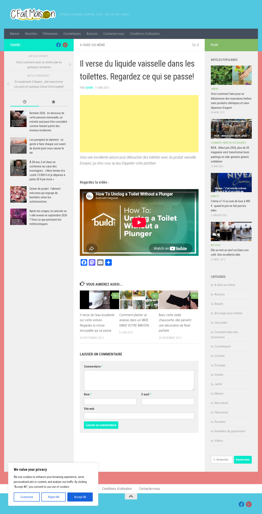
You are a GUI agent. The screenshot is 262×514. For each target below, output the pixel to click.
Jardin (214, 88)
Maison (14, 34)
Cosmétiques (72, 34)
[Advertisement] (139, 123)
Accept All (80, 497)
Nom (87, 394)
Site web (89, 408)
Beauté (215, 196)
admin (89, 87)
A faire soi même (92, 45)
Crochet (220, 356)
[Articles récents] (24, 102)
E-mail (146, 394)
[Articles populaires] (53, 102)
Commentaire (93, 366)
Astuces (92, 34)
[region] (53, 484)
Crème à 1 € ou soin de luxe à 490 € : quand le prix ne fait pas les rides (230, 205)
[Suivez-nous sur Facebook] (58, 44)
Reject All (53, 497)
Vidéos (219, 441)
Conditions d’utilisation (145, 34)
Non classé (221, 403)
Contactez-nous (113, 34)
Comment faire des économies (228, 142)
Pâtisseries (50, 34)
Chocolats (221, 323)
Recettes (31, 34)
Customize (26, 497)
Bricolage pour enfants (229, 313)
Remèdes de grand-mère (230, 431)
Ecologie (220, 365)
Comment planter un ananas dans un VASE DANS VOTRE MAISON (134, 320)
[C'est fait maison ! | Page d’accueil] (33, 14)
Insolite (219, 375)
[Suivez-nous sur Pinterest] (65, 44)
